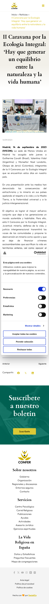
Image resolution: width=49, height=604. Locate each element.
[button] (18, 372)
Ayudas (24, 517)
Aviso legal (24, 580)
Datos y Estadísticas (24, 554)
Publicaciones (24, 514)
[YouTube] (22, 572)
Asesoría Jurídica (24, 525)
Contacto (24, 491)
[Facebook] (14, 572)
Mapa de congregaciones (24, 561)
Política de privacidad (24, 583)
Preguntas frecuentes (24, 557)
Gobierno (24, 476)
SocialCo (32, 595)
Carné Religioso (24, 510)
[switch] (42, 297)
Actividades (24, 521)
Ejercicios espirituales (24, 528)
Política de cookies (25, 587)
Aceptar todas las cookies (24, 334)
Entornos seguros (24, 487)
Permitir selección (24, 342)
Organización (24, 480)
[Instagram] (26, 572)
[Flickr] (34, 572)
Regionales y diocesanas (24, 484)
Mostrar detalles (33, 326)
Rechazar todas (24, 349)
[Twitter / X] (18, 572)
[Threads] (30, 572)
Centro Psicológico (24, 506)
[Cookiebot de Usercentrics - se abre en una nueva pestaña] (34, 253)
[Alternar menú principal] (43, 6)
